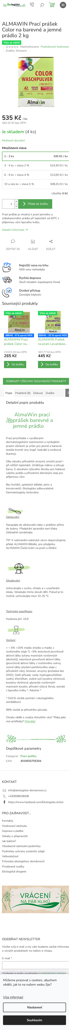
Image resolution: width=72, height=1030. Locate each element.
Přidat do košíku (38, 204)
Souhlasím (34, 1020)
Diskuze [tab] (38, 393)
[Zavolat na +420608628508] (35, 4)
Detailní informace (13, 230)
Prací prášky (28, 756)
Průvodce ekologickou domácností (23, 861)
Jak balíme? (9, 841)
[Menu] (63, 5)
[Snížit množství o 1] (16, 206)
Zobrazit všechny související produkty (36, 381)
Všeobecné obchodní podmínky (21, 846)
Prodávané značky (13, 866)
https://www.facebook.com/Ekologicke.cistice (35, 802)
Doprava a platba (12, 831)
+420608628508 (18, 796)
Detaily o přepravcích (15, 836)
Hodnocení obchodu (14, 826)
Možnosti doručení (13, 140)
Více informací (13, 997)
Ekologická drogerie (14, 871)
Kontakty (7, 821)
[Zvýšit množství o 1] (16, 201)
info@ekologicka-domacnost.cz (27, 790)
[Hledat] (42, 5)
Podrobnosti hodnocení (55, 47)
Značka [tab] (50, 393)
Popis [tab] (8, 393)
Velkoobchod (10, 856)
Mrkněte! (30, 721)
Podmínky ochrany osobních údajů (23, 851)
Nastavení (34, 1007)
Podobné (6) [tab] (22, 393)
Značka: (16, 51)
